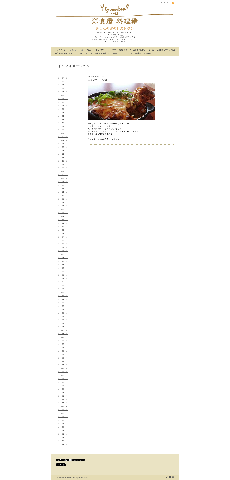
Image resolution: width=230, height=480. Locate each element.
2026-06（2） (63, 81)
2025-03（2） (63, 113)
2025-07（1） (63, 102)
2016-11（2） (63, 403)
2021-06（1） (63, 240)
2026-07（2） (63, 78)
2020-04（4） (63, 289)
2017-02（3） (63, 396)
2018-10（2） (63, 337)
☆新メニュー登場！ (98, 80)
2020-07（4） (63, 278)
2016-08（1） (63, 413)
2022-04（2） (63, 206)
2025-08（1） (63, 99)
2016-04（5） (63, 427)
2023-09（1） (63, 164)
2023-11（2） (63, 157)
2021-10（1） (63, 227)
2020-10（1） (63, 268)
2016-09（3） (63, 410)
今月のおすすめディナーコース (142, 50)
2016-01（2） (63, 437)
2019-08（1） (63, 306)
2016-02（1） (63, 434)
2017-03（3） (63, 392)
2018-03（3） (63, 358)
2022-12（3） (63, 189)
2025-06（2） (63, 106)
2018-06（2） (63, 351)
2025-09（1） (63, 95)
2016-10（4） (63, 406)
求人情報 (147, 53)
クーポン (88, 53)
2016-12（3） (63, 399)
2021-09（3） (63, 230)
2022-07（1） (63, 202)
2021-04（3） (63, 247)
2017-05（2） (63, 386)
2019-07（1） (63, 310)
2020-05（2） (63, 285)
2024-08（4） (63, 130)
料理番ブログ (118, 53)
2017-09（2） (63, 372)
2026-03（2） (63, 88)
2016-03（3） (63, 430)
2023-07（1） (63, 171)
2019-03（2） (63, 320)
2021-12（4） (63, 220)
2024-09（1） (63, 126)
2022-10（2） (63, 195)
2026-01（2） (63, 92)
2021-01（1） (63, 258)
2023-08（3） (63, 168)
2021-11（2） (63, 223)
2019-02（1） (63, 323)
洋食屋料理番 (66, 478)
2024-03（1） (63, 144)
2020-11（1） (63, 265)
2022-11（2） (63, 192)
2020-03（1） (63, 292)
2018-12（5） (63, 330)
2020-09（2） (63, 272)
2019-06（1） (63, 313)
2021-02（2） (63, 254)
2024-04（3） (63, 140)
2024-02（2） (63, 147)
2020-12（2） (63, 261)
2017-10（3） (63, 368)
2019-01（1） (63, 327)
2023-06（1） (63, 175)
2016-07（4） (63, 417)
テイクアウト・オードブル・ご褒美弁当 (111, 50)
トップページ (60, 50)
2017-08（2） (63, 375)
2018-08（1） (63, 344)
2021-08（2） (63, 233)
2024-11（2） (63, 119)
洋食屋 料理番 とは (102, 53)
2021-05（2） (63, 244)
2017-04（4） (63, 389)
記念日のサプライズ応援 (166, 50)
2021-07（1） (63, 237)
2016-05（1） (63, 424)
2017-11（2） (63, 365)
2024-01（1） (63, 151)
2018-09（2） (63, 341)
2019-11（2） (63, 299)
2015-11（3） (63, 444)
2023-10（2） (63, 161)
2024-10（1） (63, 123)
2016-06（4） (63, 420)
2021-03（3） (63, 251)
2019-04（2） (63, 316)
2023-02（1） (63, 185)
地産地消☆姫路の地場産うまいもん (69, 53)
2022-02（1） (63, 213)
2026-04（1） (63, 85)
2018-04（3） (63, 354)
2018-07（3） (63, 348)
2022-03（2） (63, 209)
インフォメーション (76, 50)
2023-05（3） (63, 178)
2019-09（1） (63, 303)
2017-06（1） (63, 382)
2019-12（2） (63, 296)
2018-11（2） (63, 334)
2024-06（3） (63, 137)
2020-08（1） (63, 275)
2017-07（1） (63, 379)
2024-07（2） (63, 133)
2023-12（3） (63, 154)
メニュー (89, 50)
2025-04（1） (63, 109)
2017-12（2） (63, 361)
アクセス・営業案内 (133, 53)
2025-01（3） (63, 116)
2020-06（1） (63, 282)
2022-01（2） (63, 216)
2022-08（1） (63, 199)
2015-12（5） (63, 441)
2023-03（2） (63, 182)
